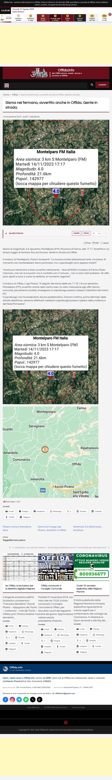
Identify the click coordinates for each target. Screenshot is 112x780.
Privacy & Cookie (78, 707)
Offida (5, 537)
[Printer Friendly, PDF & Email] (96, 243)
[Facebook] (5, 699)
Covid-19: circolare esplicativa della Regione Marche (89, 588)
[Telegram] (19, 699)
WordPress (88, 730)
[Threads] (39, 699)
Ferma (86, 233)
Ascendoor (68, 730)
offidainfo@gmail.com (65, 693)
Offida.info (66, 70)
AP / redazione (32, 117)
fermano (14, 540)
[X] (33, 699)
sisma (22, 540)
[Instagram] (12, 699)
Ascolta (76, 233)
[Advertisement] (56, 44)
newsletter (102, 85)
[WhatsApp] (26, 699)
